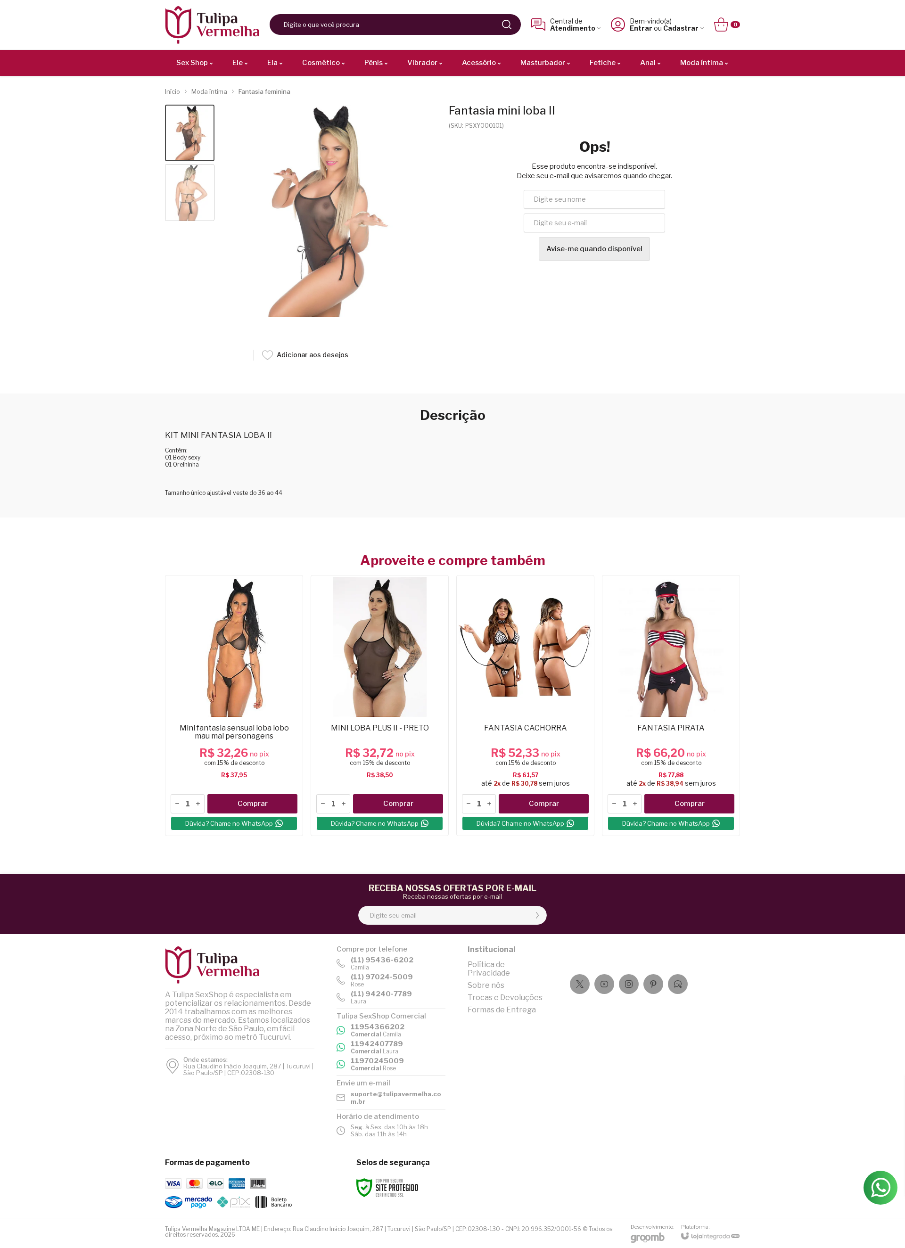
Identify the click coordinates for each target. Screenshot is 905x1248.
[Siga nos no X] (580, 984)
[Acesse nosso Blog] (678, 984)
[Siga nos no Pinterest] (653, 984)
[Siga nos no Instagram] (629, 984)
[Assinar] (537, 915)
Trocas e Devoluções (505, 997)
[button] (189, 133)
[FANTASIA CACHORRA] (525, 705)
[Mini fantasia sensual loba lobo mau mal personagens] (234, 705)
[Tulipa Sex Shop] (212, 25)
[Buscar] (507, 24)
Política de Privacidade (489, 968)
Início (172, 91)
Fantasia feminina (264, 91)
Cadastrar (681, 28)
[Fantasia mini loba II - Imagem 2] (189, 192)
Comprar (253, 803)
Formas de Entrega (502, 1009)
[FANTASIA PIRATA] (671, 705)
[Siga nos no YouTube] (604, 984)
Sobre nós (486, 985)
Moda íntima (209, 91)
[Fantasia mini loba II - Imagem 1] (190, 133)
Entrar (641, 28)
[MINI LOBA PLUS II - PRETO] (379, 705)
